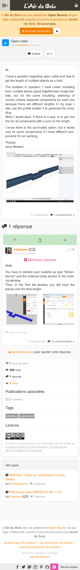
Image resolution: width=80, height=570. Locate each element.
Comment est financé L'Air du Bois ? (40, 547)
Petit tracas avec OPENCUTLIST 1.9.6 (35, 492)
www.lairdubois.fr (40, 556)
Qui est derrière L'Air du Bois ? (57, 542)
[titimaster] (8, 250)
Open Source (57, 15)
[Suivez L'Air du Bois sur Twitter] (23, 567)
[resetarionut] (5, 43)
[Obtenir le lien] (68, 249)
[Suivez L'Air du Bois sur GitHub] (47, 567)
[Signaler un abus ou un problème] (73, 249)
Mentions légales (69, 567)
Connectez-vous (22, 352)
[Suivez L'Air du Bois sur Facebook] (17, 567)
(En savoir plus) (46, 24)
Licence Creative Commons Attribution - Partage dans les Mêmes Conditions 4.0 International (36, 448)
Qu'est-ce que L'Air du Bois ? (20, 542)
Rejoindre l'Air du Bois (37, 31)
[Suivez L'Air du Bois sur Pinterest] (41, 567)
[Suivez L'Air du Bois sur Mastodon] (29, 567)
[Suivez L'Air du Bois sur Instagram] (35, 567)
